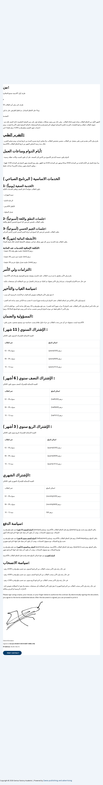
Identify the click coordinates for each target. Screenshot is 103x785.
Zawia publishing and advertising (57, 780)
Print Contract (13, 653)
